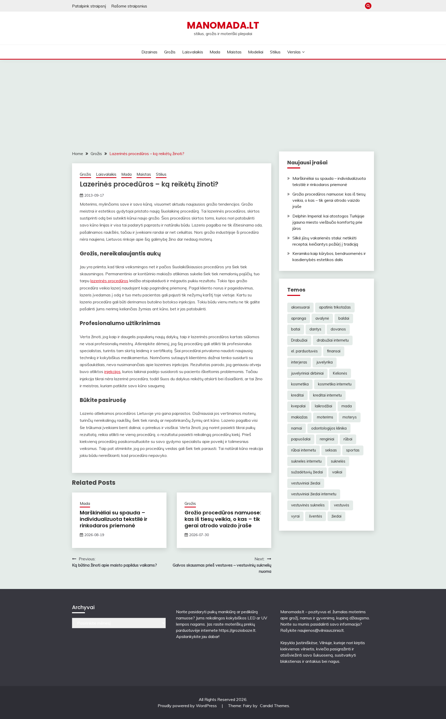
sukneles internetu (306, 461)
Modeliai (255, 51)
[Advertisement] (223, 98)
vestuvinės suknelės (308, 505)
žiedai (336, 516)
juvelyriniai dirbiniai (307, 373)
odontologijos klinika (329, 428)
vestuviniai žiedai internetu (313, 494)
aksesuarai (300, 307)
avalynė (322, 318)
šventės (315, 516)
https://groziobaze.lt (237, 630)
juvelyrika (324, 362)
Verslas (294, 51)
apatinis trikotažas (335, 307)
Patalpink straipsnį (89, 6)
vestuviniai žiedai (305, 483)
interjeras (299, 362)
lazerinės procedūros (109, 280)
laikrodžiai (323, 406)
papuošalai (300, 439)
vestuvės (341, 505)
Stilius (275, 51)
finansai (333, 351)
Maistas (234, 51)
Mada (215, 51)
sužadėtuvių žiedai (307, 472)
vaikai (337, 472)
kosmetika (300, 384)
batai (295, 329)
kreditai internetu (327, 395)
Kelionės (340, 373)
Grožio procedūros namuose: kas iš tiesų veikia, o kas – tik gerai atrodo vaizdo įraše (223, 519)
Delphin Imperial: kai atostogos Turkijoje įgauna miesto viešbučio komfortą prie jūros (328, 222)
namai (296, 428)
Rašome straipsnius (129, 6)
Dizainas (149, 51)
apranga (298, 318)
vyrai (295, 516)
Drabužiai (299, 340)
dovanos (338, 329)
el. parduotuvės (304, 351)
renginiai (327, 439)
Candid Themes (274, 705)
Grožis (170, 51)
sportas (353, 450)
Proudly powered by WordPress (188, 705)
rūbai (348, 439)
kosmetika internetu (335, 384)
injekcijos (112, 371)
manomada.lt (223, 25)
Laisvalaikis (192, 51)
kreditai (297, 395)
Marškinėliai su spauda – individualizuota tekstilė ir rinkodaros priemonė (113, 519)
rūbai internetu (303, 450)
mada (346, 406)
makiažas (299, 417)
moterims (325, 417)
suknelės (338, 461)
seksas (331, 450)
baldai (343, 318)
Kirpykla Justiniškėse (298, 642)
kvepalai (298, 406)
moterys (350, 417)
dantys (315, 329)
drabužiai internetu (333, 340)
